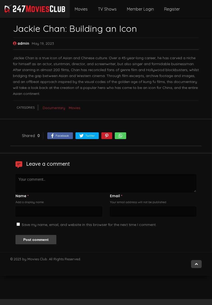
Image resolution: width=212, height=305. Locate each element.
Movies (81, 9)
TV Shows (107, 9)
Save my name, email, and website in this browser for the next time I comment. (89, 224)
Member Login (140, 9)
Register (172, 9)
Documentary (54, 108)
